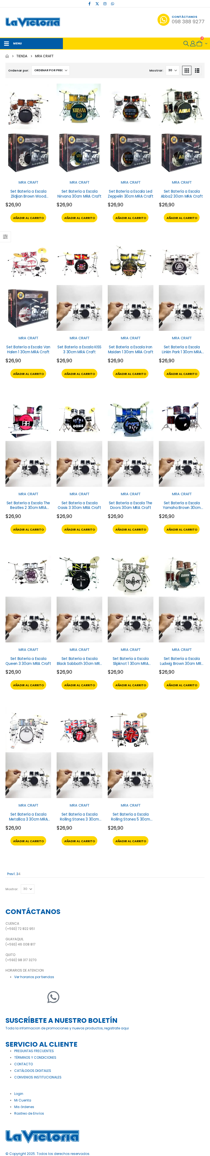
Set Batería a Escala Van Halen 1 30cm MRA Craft (28, 349)
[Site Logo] (32, 22)
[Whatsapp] (53, 997)
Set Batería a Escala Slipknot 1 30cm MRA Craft (131, 663)
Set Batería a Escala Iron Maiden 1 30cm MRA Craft (130, 349)
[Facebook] (89, 3)
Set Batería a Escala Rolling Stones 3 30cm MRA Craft (79, 819)
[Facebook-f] (12, 997)
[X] (97, 3)
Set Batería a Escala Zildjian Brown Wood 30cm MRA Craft (28, 196)
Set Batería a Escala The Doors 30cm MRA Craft (130, 505)
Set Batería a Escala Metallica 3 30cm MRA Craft (28, 819)
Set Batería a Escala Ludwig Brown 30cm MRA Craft (181, 663)
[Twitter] (26, 997)
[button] (186, 44)
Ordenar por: (18, 70)
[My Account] (192, 44)
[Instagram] (105, 3)
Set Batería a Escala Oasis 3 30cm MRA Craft (79, 505)
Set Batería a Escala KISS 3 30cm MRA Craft (79, 349)
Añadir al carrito (28, 218)
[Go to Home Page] (7, 56)
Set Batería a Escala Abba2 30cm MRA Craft (182, 194)
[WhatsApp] (112, 3)
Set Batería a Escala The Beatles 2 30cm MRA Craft (28, 507)
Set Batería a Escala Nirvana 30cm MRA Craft (79, 194)
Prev (9, 874)
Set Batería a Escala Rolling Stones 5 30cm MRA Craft (130, 819)
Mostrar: (156, 70)
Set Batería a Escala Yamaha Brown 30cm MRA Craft (181, 507)
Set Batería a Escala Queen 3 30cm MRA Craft (28, 661)
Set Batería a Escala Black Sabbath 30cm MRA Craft (79, 663)
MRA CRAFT (28, 182)
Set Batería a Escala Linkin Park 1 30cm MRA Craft (181, 351)
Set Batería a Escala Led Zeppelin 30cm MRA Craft (130, 194)
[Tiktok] (120, 3)
